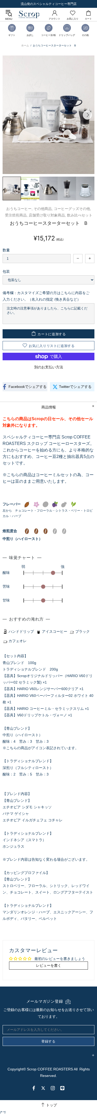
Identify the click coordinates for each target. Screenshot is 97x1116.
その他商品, (43, 209)
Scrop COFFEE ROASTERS (29, 14)
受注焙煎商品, (16, 215)
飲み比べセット (79, 215)
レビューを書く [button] (48, 965)
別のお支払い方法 (48, 367)
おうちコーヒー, (19, 209)
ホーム (25, 45)
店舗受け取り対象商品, (47, 215)
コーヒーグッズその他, (72, 209)
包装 (6, 271)
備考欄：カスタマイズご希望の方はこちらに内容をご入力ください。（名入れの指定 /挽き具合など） (46, 296)
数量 (6, 250)
